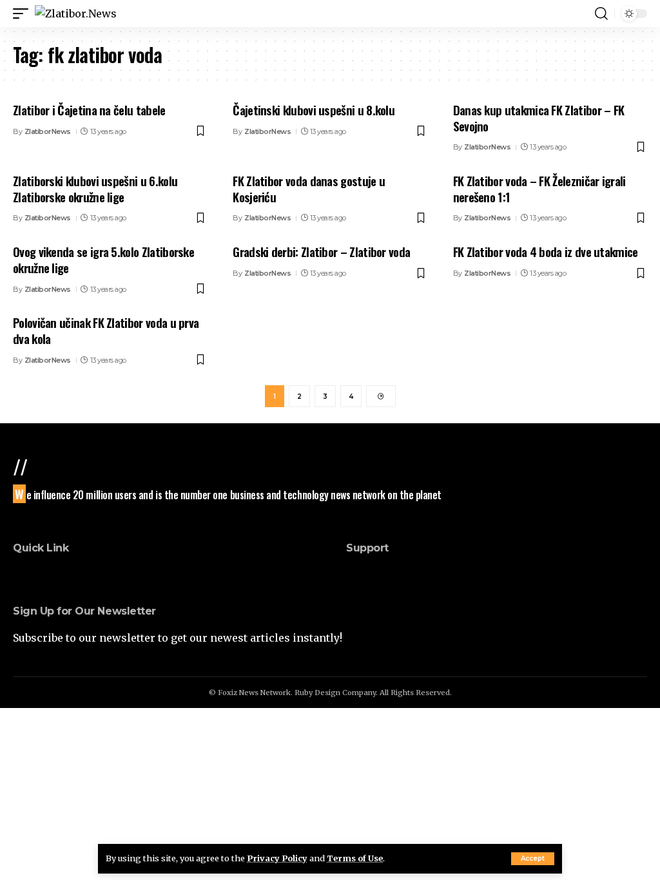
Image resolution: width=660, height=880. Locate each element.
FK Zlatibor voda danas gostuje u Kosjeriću (309, 188)
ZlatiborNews (47, 131)
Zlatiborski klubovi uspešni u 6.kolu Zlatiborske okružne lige (95, 188)
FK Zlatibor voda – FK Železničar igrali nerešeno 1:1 (539, 188)
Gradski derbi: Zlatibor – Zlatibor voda (321, 251)
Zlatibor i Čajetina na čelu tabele (89, 109)
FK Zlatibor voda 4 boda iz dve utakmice (545, 251)
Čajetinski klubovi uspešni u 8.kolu (313, 109)
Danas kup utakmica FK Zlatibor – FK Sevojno (539, 117)
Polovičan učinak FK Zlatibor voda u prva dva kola (106, 330)
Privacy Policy (277, 858)
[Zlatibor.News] (76, 14)
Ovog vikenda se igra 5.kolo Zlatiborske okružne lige (103, 259)
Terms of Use (355, 858)
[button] (532, 858)
